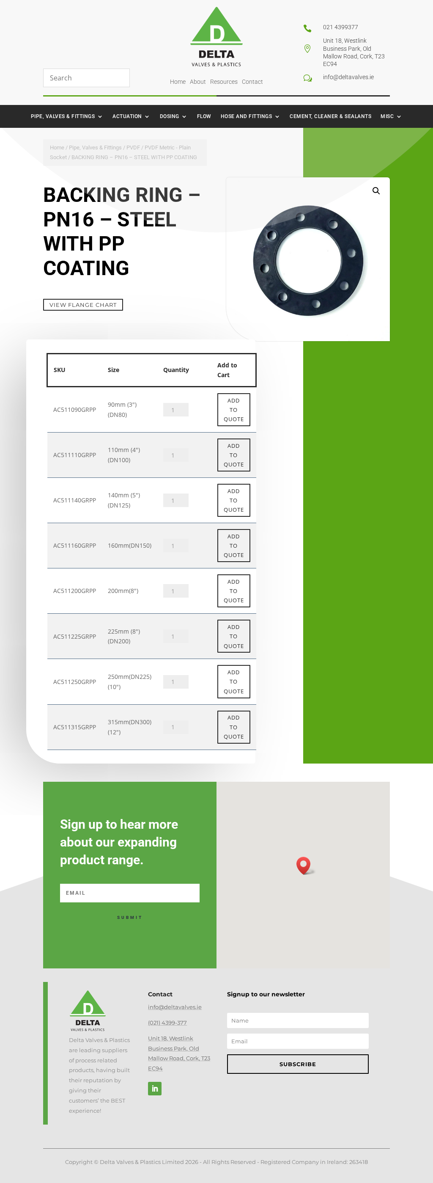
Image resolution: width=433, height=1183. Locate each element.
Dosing (169, 116)
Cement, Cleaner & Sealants (330, 116)
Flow (204, 116)
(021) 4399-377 (167, 1022)
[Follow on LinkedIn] (155, 1088)
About (198, 81)
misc (387, 116)
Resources (224, 81)
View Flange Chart (83, 304)
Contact (252, 81)
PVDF (133, 147)
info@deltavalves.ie (175, 1007)
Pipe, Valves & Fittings (63, 116)
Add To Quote (234, 410)
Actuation (127, 116)
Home (178, 81)
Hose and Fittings (246, 116)
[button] (376, 191)
